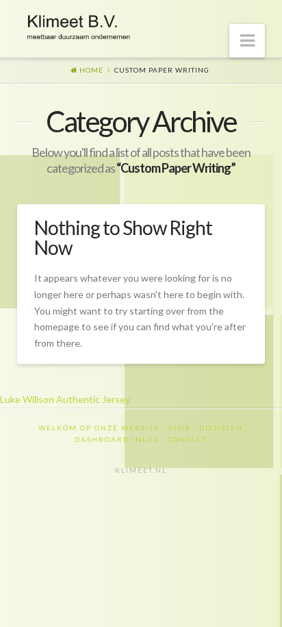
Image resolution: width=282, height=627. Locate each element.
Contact (187, 439)
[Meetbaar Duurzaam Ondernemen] (78, 25)
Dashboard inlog (117, 439)
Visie (179, 427)
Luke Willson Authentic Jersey (65, 399)
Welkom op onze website (98, 427)
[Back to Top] (263, 608)
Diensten (221, 427)
